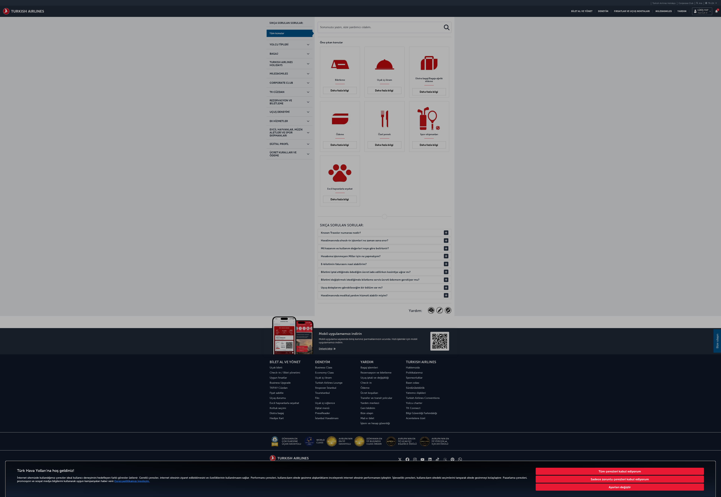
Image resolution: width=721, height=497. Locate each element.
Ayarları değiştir (620, 487)
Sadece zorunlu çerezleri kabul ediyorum (620, 479)
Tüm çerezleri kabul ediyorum (620, 471)
